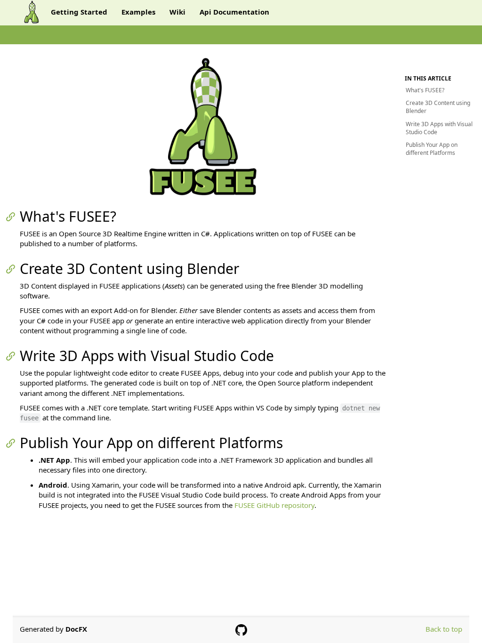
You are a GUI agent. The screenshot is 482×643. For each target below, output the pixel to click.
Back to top (444, 629)
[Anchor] (14, 216)
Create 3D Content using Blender (438, 107)
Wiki (177, 11)
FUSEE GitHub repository (274, 505)
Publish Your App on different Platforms (432, 149)
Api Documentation (234, 11)
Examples (138, 11)
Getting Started (79, 11)
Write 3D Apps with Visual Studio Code (439, 128)
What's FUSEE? (425, 90)
